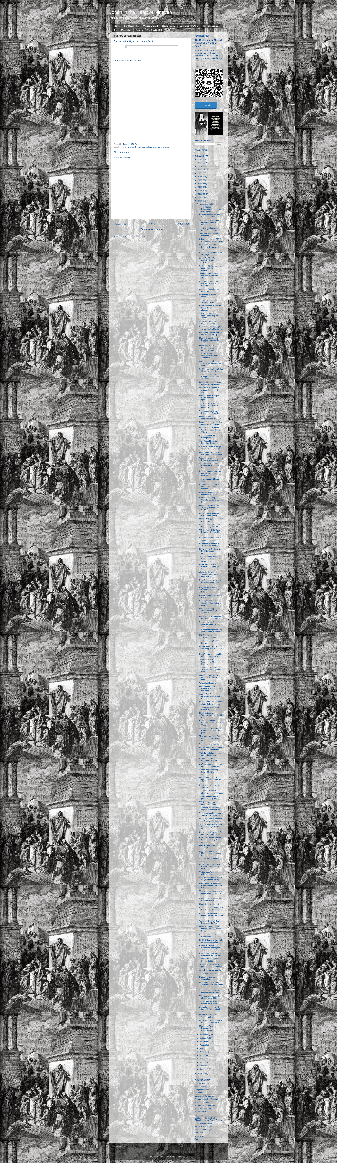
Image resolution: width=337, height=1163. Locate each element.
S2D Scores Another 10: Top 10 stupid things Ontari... (211, 370)
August (203, 1045)
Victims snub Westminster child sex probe (210, 873)
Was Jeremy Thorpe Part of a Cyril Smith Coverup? (210, 879)
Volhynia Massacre (202, 1090)
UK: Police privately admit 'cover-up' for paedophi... (210, 636)
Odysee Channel (150, 26)
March (203, 1062)
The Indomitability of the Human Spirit (209, 708)
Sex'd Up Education (207, 974)
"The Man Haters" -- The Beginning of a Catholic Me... (209, 738)
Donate (208, 105)
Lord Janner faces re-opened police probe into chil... (210, 779)
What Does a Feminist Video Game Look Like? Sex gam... (211, 731)
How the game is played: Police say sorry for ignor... (209, 398)
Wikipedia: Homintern (208, 683)
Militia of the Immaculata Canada (208, 1086)
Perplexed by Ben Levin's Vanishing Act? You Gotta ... (210, 648)
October (203, 1038)
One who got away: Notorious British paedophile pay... (207, 348)
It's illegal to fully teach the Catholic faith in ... (210, 900)
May (202, 1055)
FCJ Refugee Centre (203, 1123)
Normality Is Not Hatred (209, 904)
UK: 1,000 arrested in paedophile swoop (208, 803)
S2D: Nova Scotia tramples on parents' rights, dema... (211, 328)
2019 (200, 184)
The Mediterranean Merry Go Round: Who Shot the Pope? (209, 43)
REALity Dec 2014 (121, 60)
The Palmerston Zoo (211, 26)
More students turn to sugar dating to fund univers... (210, 748)
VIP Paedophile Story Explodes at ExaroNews (210, 412)
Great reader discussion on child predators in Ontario (210, 453)
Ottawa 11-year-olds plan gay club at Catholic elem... (209, 677)
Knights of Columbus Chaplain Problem (208, 935)
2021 (200, 177)
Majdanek (199, 1093)
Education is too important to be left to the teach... (211, 909)
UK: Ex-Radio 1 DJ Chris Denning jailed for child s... (209, 532)
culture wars (126, 147)
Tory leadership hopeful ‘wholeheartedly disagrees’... (209, 559)
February (204, 1066)
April (202, 1059)
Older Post (183, 223)
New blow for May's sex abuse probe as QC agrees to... (209, 611)
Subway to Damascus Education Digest (208, 322)
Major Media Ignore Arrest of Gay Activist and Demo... (211, 493)
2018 (200, 187)
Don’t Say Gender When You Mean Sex (209, 1016)
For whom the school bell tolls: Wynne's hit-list (209, 514)
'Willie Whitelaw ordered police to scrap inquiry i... (210, 797)
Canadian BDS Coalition (205, 1096)
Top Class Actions (202, 1133)
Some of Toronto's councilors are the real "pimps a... (209, 624)
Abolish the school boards (210, 970)
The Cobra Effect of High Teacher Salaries (209, 301)
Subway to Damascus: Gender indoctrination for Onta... (210, 603)
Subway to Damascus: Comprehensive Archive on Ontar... (210, 376)
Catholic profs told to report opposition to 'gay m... (210, 754)
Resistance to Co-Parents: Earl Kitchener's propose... (210, 551)
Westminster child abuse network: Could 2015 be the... (210, 222)
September (205, 1041)
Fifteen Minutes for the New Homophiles (210, 437)
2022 (200, 173)
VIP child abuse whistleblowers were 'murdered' (208, 355)
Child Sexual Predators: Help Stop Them (209, 442)
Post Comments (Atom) (135, 237)
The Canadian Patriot (204, 1102)
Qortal (197, 1139)
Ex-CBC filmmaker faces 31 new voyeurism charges (210, 941)
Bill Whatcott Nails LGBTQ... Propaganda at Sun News (211, 240)
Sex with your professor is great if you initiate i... (210, 539)
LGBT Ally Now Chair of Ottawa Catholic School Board (210, 929)
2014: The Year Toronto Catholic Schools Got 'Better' (209, 260)
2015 (200, 197)
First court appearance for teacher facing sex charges (210, 473)
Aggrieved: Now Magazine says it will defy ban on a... (211, 809)
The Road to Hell (154, 30)
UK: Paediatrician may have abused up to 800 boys (210, 997)
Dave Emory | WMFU (189, 26)
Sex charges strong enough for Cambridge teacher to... (210, 826)
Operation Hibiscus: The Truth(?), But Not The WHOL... (209, 508)
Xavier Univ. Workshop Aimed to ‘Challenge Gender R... (208, 405)
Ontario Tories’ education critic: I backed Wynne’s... (210, 418)
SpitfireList (199, 1115)
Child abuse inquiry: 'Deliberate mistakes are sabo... (210, 363)
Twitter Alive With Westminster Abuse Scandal (208, 662)
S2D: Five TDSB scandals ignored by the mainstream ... (210, 268)
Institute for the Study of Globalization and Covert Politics (208, 1119)
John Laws (136, 60)
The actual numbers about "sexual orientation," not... (211, 814)
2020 (200, 180)
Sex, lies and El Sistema (209, 744)
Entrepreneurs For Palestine (206, 1099)
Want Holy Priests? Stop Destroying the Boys (209, 922)
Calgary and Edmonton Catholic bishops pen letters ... (209, 590)
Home (117, 26)
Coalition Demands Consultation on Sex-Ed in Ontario (211, 723)
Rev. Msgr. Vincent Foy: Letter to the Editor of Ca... (209, 247)
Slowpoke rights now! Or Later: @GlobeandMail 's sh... (210, 1009)
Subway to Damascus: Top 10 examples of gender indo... (210, 669)
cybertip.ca (199, 1136)
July (202, 1048)
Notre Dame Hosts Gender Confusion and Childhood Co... (210, 885)
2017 (200, 190)
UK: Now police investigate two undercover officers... (210, 617)
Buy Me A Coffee (131, 26)
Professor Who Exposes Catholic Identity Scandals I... (211, 500)
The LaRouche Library (204, 1109)
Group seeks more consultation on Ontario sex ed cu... (210, 688)
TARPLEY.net (200, 1112)
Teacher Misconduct (122, 30)
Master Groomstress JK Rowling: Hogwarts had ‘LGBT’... (209, 340)
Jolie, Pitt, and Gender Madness (208, 235)
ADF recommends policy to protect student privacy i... (211, 765)
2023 (200, 170)
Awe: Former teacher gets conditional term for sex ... (211, 954)
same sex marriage (161, 147)
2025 (200, 163)
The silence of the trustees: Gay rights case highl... (210, 991)
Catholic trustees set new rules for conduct (209, 216)
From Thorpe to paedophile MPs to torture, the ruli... (210, 655)
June (202, 1052)
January (203, 1069)
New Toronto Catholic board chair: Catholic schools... (211, 703)
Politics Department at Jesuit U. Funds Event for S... (211, 760)
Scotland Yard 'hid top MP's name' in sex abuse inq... (210, 833)
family (134, 147)
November (204, 1035)
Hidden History (168, 26)
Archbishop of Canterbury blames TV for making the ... (211, 915)
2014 (200, 201)
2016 (200, 194)
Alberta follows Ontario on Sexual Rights (210, 960)
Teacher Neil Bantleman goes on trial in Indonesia (210, 965)
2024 (200, 166)
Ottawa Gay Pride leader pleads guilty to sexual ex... (209, 696)
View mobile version (151, 229)
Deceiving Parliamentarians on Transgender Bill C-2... (211, 820)
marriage (141, 147)
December (204, 204)
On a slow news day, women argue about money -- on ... (211, 893)
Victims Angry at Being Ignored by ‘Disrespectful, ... (210, 772)
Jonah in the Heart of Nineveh (140, 12)
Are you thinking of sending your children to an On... (210, 631)
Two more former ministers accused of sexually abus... (210, 276)
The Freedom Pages (203, 1130)
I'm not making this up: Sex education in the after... (210, 423)
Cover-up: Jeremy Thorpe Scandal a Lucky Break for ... (211, 840)
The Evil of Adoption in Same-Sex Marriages (209, 229)
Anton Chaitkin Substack (205, 1105)
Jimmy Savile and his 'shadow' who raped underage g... (208, 574)
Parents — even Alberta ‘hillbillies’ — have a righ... (211, 544)
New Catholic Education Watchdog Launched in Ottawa (209, 430)
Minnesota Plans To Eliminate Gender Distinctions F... (207, 1028)
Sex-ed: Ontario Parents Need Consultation (209, 1002)
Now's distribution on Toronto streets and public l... (211, 715)
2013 (200, 1074)
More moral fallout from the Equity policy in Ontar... (210, 1021)
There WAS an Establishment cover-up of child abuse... (211, 209)
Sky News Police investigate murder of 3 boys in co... (210, 448)
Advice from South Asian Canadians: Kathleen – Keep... (209, 465)
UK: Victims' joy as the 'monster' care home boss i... (211, 985)
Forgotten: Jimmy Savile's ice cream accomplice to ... (210, 582)
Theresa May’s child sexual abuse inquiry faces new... (211, 792)
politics (149, 147)
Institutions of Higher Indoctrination (207, 296)
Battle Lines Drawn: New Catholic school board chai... (209, 866)
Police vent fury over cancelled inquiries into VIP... (209, 566)
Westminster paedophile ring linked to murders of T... (211, 459)
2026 (200, 159)
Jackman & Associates (204, 1126)
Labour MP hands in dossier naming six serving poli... (211, 383)
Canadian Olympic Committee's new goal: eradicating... (209, 948)
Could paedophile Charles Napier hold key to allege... (210, 308)
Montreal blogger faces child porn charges (211, 520)
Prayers (139, 30)
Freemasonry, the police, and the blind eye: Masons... (209, 487)
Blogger (183, 1156)
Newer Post (120, 223)
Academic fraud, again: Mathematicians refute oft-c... (211, 853)
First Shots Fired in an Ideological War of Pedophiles (208, 283)
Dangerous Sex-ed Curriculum (207, 978)
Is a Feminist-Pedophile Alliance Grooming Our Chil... (209, 390)
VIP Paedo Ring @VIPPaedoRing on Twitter (208, 316)
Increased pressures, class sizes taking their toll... (210, 526)
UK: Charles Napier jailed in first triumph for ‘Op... (210, 333)
